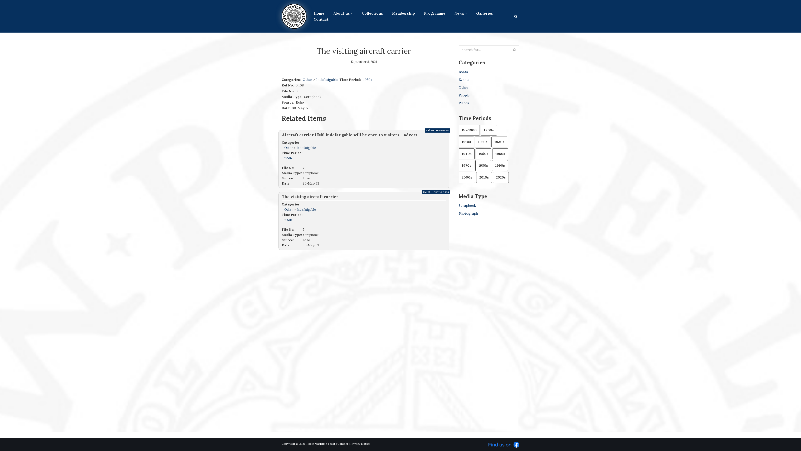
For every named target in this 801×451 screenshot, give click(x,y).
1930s (499, 142)
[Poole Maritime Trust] (294, 16)
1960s (500, 154)
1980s (483, 165)
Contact (321, 19)
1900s (489, 130)
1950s (367, 79)
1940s (466, 154)
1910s (466, 142)
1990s (500, 165)
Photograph (468, 213)
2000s (467, 177)
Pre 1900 (469, 130)
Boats (463, 72)
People (464, 95)
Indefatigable (327, 79)
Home (319, 13)
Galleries (484, 13)
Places (464, 103)
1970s (466, 165)
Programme (434, 13)
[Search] (515, 16)
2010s (484, 177)
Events (464, 79)
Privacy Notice (360, 444)
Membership (403, 13)
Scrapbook (467, 205)
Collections (372, 13)
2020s (501, 177)
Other (307, 79)
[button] (352, 13)
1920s (482, 142)
